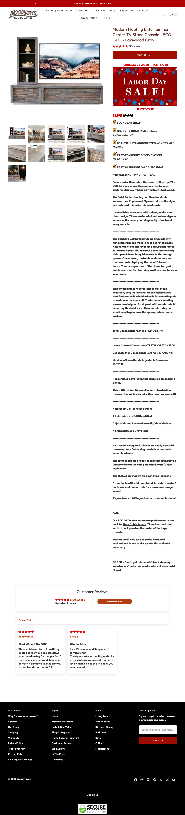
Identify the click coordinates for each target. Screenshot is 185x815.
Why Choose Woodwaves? (23, 716)
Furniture (82, 11)
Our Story (13, 726)
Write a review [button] (115, 601)
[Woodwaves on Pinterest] (154, 779)
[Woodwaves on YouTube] (174, 779)
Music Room (102, 748)
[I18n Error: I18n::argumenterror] (17, 134)
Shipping (13, 732)
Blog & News (58, 748)
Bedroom (100, 732)
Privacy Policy (16, 753)
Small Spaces (102, 721)
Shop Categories (61, 732)
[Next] (149, 3)
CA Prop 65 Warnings (20, 759)
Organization (89, 18)
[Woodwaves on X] (167, 779)
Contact (12, 721)
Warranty (13, 737)
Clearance (57, 759)
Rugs (112, 11)
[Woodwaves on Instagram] (142, 779)
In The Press (58, 753)
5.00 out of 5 (77, 599)
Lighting (125, 11)
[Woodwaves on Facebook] (135, 779)
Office (98, 743)
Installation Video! (62, 726)
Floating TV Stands (57, 11)
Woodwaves (24, 778)
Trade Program (16, 748)
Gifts (107, 18)
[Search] (155, 14)
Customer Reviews (62, 743)
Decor (98, 11)
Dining (141, 11)
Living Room (102, 716)
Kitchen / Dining (104, 726)
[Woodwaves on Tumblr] (161, 779)
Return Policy (15, 743)
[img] (26, 631)
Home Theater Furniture (65, 737)
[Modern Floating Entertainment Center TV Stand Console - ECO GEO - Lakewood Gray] (56, 75)
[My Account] (163, 14)
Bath (98, 737)
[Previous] (36, 3)
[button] (120, 46)
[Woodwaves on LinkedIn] (148, 779)
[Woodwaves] (23, 14)
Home (55, 716)
